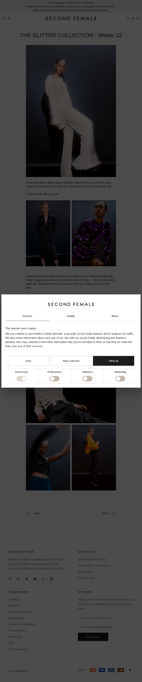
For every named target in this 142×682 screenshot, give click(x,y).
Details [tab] (71, 316)
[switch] (54, 378)
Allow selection (71, 360)
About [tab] (115, 316)
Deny (28, 360)
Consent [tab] (27, 316)
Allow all (113, 360)
